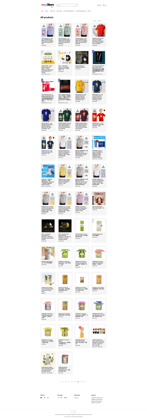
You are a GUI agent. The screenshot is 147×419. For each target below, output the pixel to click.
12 (84, 381)
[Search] (76, 5)
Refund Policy (79, 416)
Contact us (76, 397)
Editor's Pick (52, 11)
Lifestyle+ (89, 11)
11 (81, 381)
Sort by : (95, 20)
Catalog (46, 11)
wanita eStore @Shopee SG (80, 11)
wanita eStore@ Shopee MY (68, 11)
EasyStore (90, 414)
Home (42, 11)
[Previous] (59, 381)
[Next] (87, 381)
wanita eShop (59, 11)
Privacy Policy (74, 416)
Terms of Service (68, 416)
